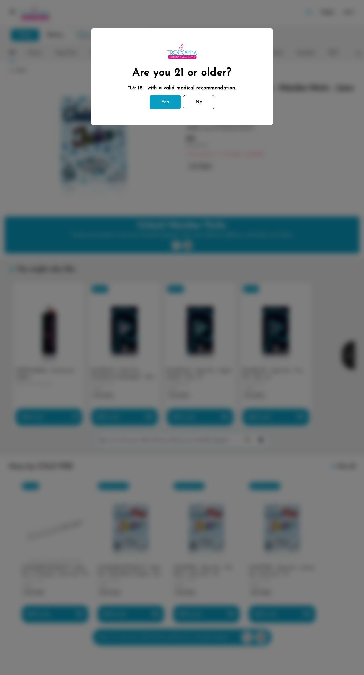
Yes (165, 102)
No (198, 102)
